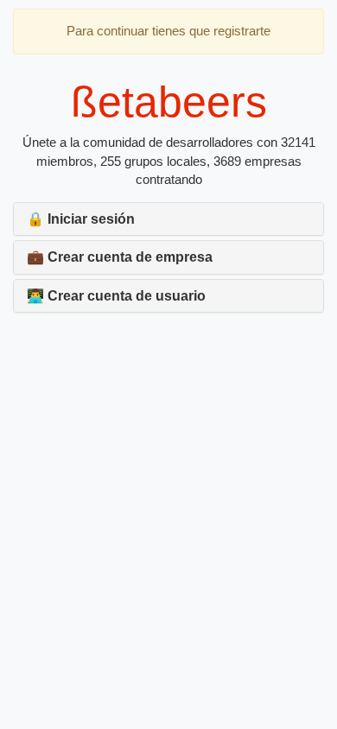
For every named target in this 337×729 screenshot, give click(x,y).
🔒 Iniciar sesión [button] (81, 219)
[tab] (168, 219)
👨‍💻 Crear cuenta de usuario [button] (116, 295)
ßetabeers (169, 102)
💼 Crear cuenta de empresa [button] (120, 257)
